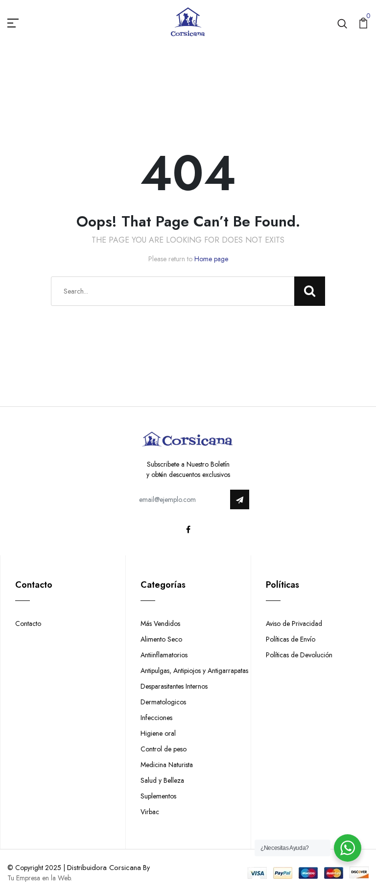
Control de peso (164, 749)
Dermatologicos (163, 702)
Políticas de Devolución (299, 655)
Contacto (28, 623)
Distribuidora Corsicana (104, 867)
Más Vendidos (160, 623)
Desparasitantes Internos (174, 686)
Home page (211, 259)
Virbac (150, 812)
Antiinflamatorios (164, 655)
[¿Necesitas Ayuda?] (347, 848)
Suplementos (158, 796)
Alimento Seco (161, 639)
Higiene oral (158, 733)
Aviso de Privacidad (294, 623)
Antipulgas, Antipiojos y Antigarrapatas (194, 670)
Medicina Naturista (167, 765)
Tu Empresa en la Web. (39, 878)
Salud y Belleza (162, 780)
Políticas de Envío (290, 639)
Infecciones (156, 717)
